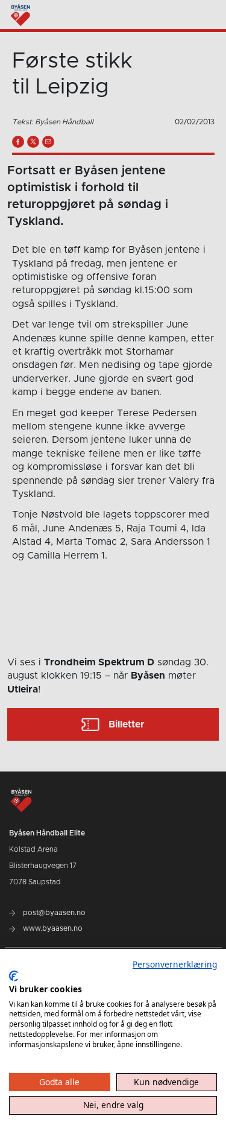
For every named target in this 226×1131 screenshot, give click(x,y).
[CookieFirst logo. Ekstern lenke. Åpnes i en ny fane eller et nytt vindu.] (13, 976)
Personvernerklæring (175, 964)
